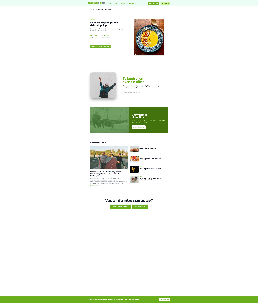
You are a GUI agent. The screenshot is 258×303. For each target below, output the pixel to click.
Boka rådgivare (153, 3)
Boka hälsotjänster (140, 206)
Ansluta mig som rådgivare (120, 206)
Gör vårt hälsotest (137, 127)
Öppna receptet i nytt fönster (98, 46)
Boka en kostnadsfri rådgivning (132, 92)
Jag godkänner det (164, 299)
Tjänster (123, 3)
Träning (116, 3)
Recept (110, 3)
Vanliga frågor (130, 3)
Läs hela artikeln (94, 185)
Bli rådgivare (165, 3)
